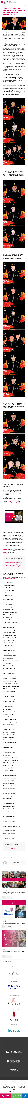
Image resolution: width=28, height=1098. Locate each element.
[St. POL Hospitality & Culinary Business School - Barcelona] (8, 2)
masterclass (11, 501)
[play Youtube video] (14, 516)
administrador (15, 862)
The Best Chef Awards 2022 (9, 578)
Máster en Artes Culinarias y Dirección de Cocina (14, 502)
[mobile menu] (26, 2)
